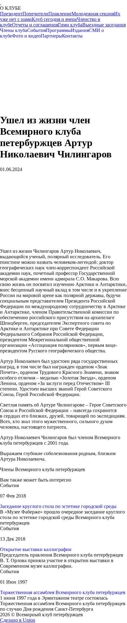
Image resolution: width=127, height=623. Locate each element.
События (36, 30)
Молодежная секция (93, 13)
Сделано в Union (17, 620)
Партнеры (51, 35)
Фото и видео (26, 35)
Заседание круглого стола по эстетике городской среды (58, 506)
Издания (80, 30)
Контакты (72, 35)
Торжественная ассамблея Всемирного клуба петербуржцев (62, 592)
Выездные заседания (104, 24)
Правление (60, 13)
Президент (11, 13)
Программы (58, 30)
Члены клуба (13, 30)
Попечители (35, 13)
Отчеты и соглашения (35, 24)
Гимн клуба (70, 24)
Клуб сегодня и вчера (54, 19)
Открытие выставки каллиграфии (36, 549)
